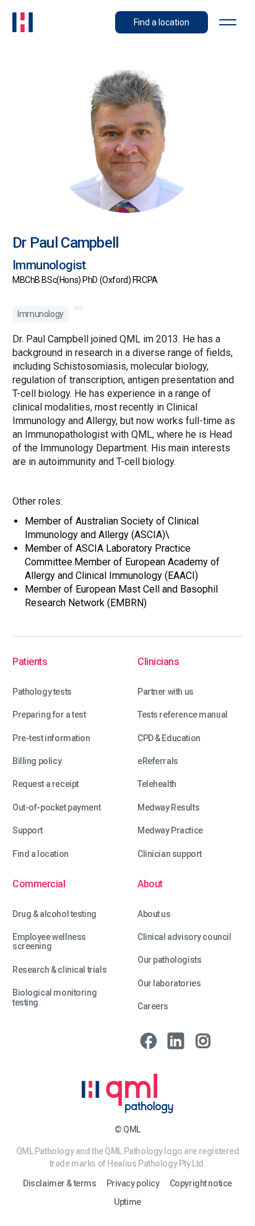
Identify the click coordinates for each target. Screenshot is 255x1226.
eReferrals (157, 761)
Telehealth (156, 784)
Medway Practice (170, 830)
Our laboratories (169, 983)
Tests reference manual (182, 715)
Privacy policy (133, 1184)
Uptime (127, 1202)
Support (27, 830)
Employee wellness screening (49, 942)
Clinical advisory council (184, 937)
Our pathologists (169, 960)
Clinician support (169, 854)
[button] (228, 22)
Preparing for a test (49, 715)
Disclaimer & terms (59, 1184)
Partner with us (165, 692)
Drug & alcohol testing (54, 914)
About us (154, 914)
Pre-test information (51, 738)
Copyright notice (201, 1184)
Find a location (40, 854)
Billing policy (36, 761)
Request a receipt (45, 784)
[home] (22, 22)
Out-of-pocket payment (56, 807)
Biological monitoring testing (54, 997)
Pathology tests (42, 692)
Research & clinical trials (59, 970)
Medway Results (168, 807)
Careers (152, 1006)
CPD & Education (169, 738)
